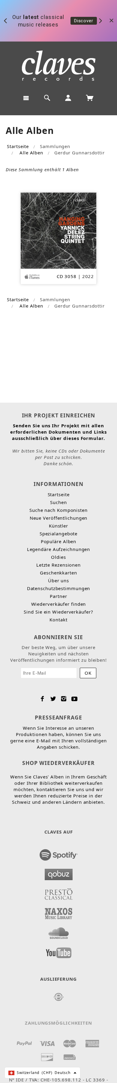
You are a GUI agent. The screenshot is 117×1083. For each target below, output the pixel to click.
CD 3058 (66, 276)
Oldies (58, 557)
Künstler (58, 526)
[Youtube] (74, 699)
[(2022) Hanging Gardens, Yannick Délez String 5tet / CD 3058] (59, 230)
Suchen (58, 502)
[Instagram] (64, 699)
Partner (58, 596)
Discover (83, 20)
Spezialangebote (59, 534)
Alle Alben (31, 153)
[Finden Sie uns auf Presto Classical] (59, 892)
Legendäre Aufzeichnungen (58, 549)
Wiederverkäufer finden (58, 604)
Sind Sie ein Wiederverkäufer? (58, 612)
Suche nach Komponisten (58, 510)
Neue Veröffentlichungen (59, 518)
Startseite (18, 146)
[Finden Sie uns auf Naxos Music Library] (59, 912)
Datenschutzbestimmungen (58, 588)
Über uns (58, 580)
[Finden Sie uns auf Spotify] (59, 853)
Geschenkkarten (58, 573)
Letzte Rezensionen (58, 565)
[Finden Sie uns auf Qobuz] (59, 873)
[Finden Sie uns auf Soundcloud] (59, 931)
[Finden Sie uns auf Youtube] (59, 951)
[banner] (58, 66)
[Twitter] (53, 699)
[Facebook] (42, 699)
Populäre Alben (58, 541)
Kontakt (58, 620)
